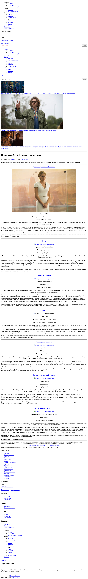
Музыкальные (8, 467)
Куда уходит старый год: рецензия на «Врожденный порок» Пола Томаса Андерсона (31, 130)
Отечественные (8, 469)
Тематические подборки (15, 7)
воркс (15, 577)
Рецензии (10, 16)
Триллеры (7, 473)
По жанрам (11, 5)
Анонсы (10, 14)
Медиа (6, 57)
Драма (6, 461)
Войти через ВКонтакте (52, 445)
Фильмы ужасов (9, 475)
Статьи (6, 61)
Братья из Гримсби (44, 276)
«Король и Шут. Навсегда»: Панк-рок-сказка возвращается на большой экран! (53, 93)
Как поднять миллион (44, 342)
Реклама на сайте (9, 28)
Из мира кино (12, 17)
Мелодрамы (7, 470)
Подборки (7, 499)
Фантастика (7, 476)
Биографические (9, 455)
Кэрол (44, 241)
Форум (10, 24)
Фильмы (6, 49)
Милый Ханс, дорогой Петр (44, 408)
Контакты (10, 22)
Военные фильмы (9, 458)
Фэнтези (6, 478)
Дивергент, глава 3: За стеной (44, 167)
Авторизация (33, 445)
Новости (6, 25)
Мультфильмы (8, 465)
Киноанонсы (4, 146)
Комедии (6, 464)
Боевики (6, 453)
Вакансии (7, 27)
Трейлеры (10, 10)
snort (12, 159)
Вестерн (6, 456)
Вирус (44, 310)
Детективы (7, 459)
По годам (10, 3)
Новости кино (16, 93)
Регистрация (41, 445)
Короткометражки (13, 11)
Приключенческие (9, 472)
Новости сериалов (6, 93)
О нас (9, 20)
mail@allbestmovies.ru (7, 40)
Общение (7, 68)
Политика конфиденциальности (10, 490)
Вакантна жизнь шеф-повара (44, 375)
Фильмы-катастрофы (10, 462)
